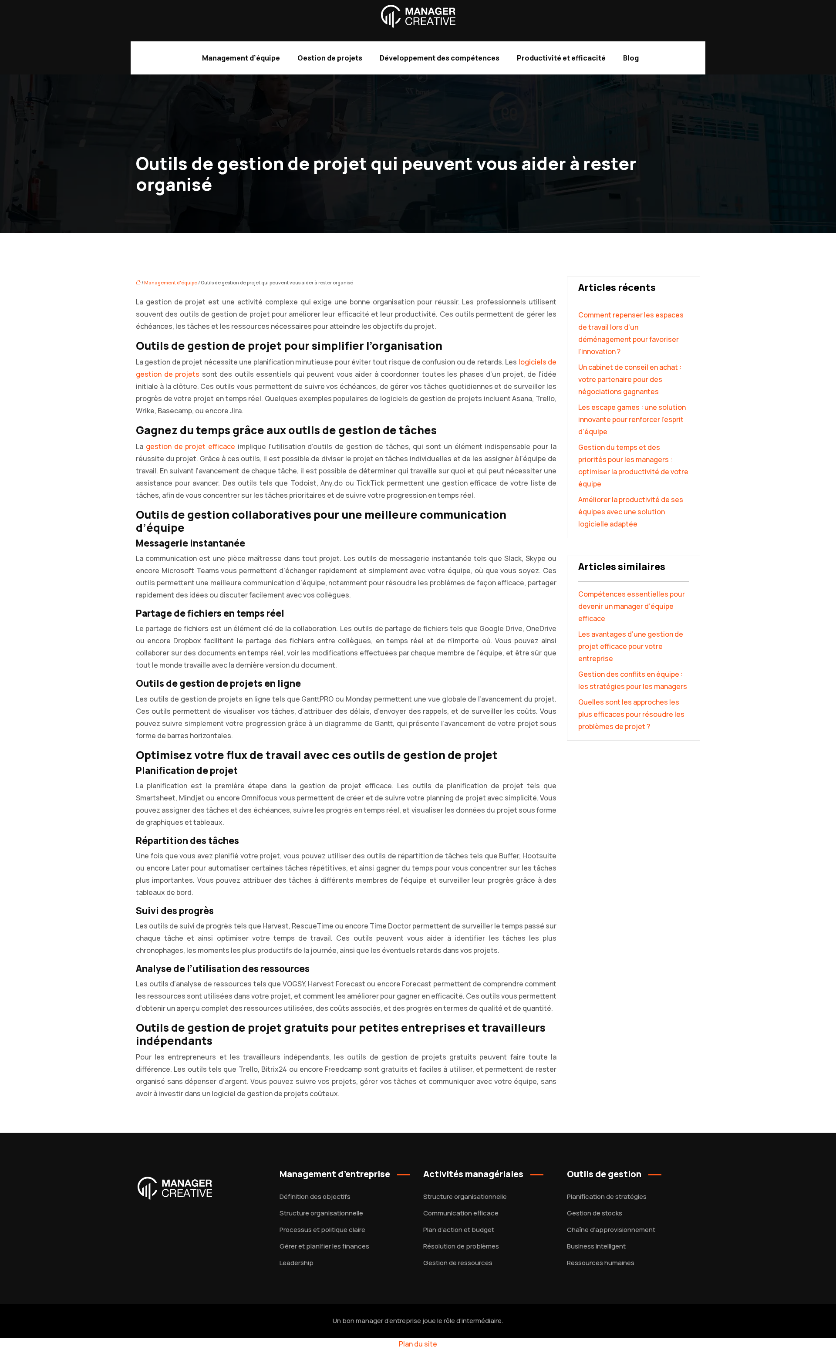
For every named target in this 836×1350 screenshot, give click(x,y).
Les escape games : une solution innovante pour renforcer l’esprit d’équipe (632, 419)
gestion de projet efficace (190, 446)
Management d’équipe (241, 58)
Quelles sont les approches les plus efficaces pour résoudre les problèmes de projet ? (631, 714)
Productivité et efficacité (561, 58)
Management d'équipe (170, 282)
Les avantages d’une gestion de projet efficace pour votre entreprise (630, 646)
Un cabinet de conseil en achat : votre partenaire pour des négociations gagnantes (629, 379)
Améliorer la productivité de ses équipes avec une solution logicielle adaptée (630, 512)
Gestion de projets (329, 58)
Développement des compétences (439, 58)
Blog (631, 58)
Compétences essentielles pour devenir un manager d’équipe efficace (631, 606)
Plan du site (418, 1344)
